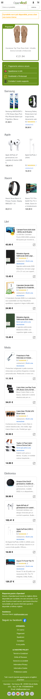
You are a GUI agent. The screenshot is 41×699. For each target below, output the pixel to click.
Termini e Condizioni (20, 653)
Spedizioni (20, 637)
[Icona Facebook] (24, 620)
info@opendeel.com (21, 614)
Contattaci (20, 641)
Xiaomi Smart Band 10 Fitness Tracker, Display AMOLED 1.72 (13, 201)
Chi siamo (20, 630)
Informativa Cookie (20, 668)
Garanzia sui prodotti (20, 661)
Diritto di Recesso (20, 657)
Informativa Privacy (20, 664)
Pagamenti (20, 633)
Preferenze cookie (20, 672)
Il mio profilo (20, 644)
